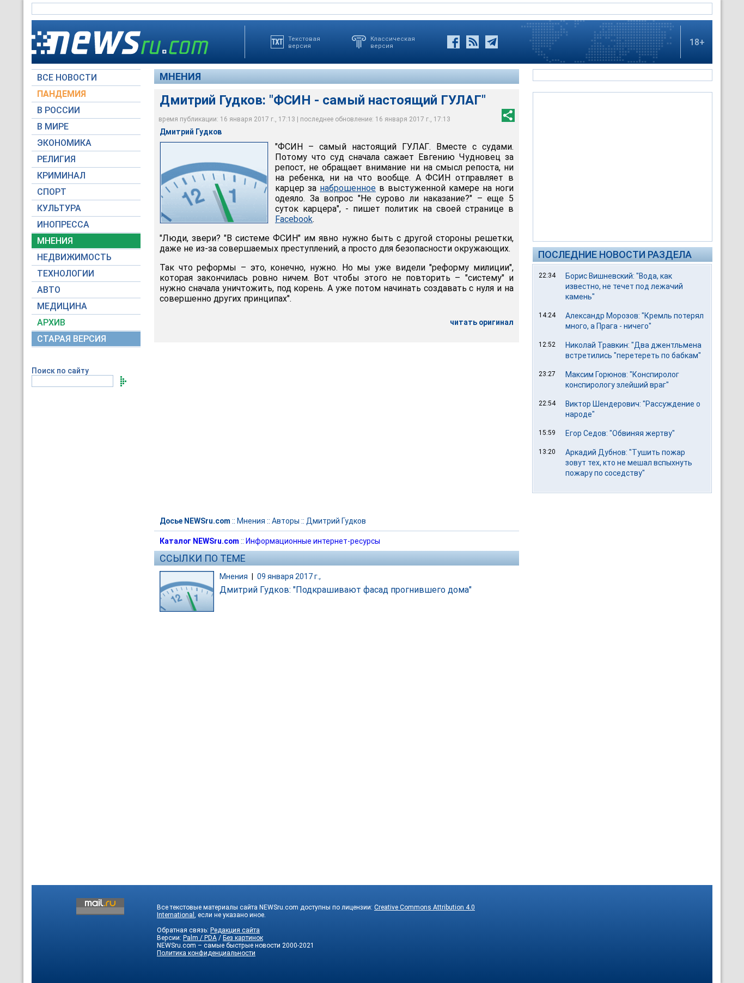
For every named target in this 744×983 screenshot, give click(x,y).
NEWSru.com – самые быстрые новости (218, 945)
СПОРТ (51, 192)
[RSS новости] (472, 41)
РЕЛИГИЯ (56, 159)
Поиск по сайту (60, 370)
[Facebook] (453, 41)
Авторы (286, 521)
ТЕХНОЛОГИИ (65, 273)
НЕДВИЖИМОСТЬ (74, 257)
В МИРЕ (53, 126)
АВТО (48, 290)
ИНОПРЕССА (63, 224)
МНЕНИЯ (55, 241)
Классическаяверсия (392, 41)
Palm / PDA (200, 938)
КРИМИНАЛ (61, 175)
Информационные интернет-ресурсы (313, 541)
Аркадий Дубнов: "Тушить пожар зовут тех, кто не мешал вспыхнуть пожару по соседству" (628, 462)
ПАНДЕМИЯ (61, 94)
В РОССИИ (58, 110)
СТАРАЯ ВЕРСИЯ (71, 339)
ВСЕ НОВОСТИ (67, 77)
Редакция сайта (235, 930)
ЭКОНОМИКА (64, 143)
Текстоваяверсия (304, 41)
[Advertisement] (622, 166)
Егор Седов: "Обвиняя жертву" (620, 433)
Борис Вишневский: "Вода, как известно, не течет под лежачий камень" (624, 286)
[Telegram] (491, 41)
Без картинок (243, 938)
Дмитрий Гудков (336, 521)
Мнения (180, 76)
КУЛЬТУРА (59, 208)
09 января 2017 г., (289, 576)
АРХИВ (51, 322)
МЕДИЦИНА (62, 306)
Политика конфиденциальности (206, 953)
